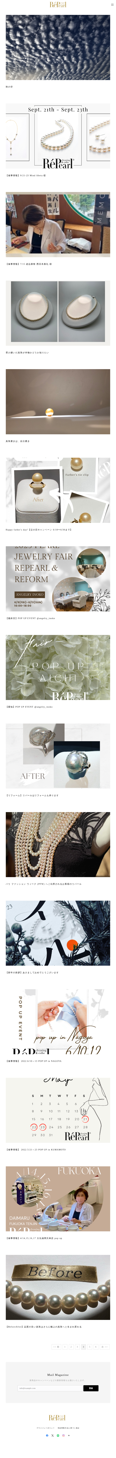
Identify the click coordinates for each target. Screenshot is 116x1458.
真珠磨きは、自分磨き (18, 441)
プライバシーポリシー (46, 1428)
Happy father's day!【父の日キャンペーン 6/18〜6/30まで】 (39, 530)
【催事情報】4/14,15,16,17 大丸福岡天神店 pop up (34, 1238)
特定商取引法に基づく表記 (68, 1428)
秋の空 (9, 87)
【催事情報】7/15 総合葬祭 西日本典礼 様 (29, 264)
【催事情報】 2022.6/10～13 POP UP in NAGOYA (33, 1061)
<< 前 (56, 1347)
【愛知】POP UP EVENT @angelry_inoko (29, 707)
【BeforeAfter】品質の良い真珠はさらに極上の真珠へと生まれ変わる (44, 1327)
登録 (91, 1388)
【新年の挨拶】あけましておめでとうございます (32, 972)
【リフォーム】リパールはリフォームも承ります (32, 795)
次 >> (105, 1347)
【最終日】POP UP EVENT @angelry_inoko (30, 618)
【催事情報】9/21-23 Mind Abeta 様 (26, 175)
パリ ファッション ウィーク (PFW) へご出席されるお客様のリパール (44, 884)
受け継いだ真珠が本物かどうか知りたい (27, 353)
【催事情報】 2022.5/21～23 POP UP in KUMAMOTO (36, 1150)
